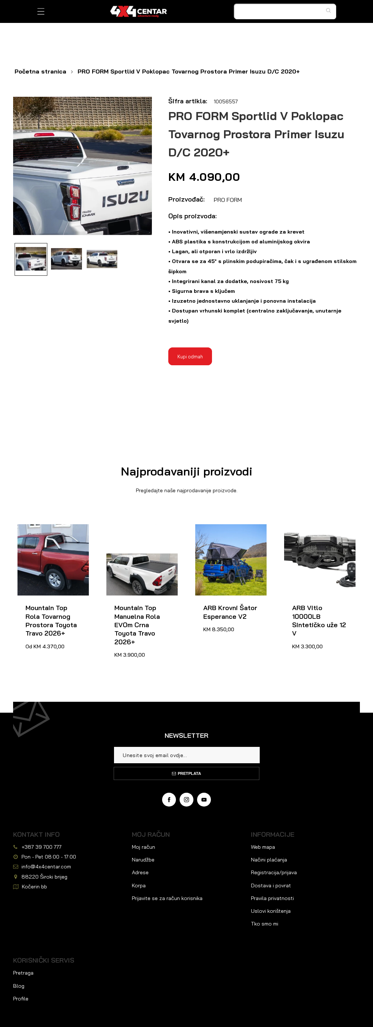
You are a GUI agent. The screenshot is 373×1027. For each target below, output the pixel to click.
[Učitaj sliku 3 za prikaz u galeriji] (102, 259)
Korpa (139, 885)
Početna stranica (40, 71)
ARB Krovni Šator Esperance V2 (222, 532)
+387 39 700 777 (41, 847)
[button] (41, 11)
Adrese (140, 872)
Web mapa (263, 847)
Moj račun (143, 847)
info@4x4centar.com (46, 866)
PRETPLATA (189, 773)
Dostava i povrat (271, 885)
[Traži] (330, 10)
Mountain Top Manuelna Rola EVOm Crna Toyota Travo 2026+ (139, 541)
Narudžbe (143, 859)
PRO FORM (228, 199)
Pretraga (23, 973)
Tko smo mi (264, 923)
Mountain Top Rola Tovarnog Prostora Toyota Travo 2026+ (49, 537)
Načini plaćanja (269, 859)
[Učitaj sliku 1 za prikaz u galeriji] (31, 259)
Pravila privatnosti (272, 898)
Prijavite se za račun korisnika (167, 898)
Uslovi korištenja (271, 911)
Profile (20, 998)
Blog (18, 986)
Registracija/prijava (274, 872)
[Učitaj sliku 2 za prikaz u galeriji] (66, 259)
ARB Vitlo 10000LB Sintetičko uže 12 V (314, 532)
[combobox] (285, 11)
